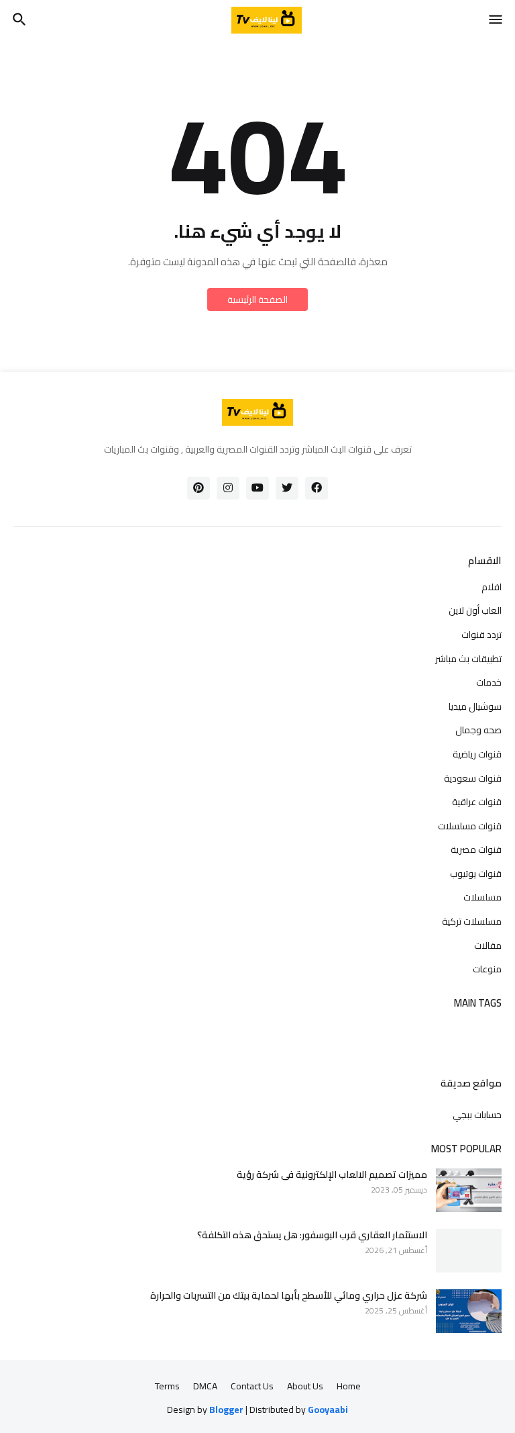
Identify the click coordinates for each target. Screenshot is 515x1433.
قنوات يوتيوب (476, 873)
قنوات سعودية (473, 778)
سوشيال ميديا (475, 706)
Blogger (226, 1410)
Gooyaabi (328, 1409)
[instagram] (228, 488)
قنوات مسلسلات (470, 826)
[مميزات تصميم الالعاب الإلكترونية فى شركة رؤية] (469, 1190)
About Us (305, 1386)
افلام (491, 588)
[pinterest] (198, 488)
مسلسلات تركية (472, 921)
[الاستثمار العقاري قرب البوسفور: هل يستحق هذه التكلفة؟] (469, 1251)
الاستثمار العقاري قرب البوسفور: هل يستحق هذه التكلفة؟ (312, 1235)
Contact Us (252, 1386)
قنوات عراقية (477, 802)
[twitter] (287, 488)
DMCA (205, 1386)
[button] (496, 20)
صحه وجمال (478, 730)
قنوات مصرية (476, 849)
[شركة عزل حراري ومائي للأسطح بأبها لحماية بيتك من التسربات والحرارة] (469, 1311)
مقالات (488, 945)
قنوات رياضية (477, 754)
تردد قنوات (481, 634)
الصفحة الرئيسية (257, 299)
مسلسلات (482, 897)
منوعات (487, 968)
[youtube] (257, 488)
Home (349, 1386)
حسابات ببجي (477, 1114)
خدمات (489, 682)
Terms (167, 1386)
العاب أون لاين (475, 610)
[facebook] (316, 488)
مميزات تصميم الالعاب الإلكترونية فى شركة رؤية (332, 1174)
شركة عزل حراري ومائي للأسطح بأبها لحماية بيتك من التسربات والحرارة (288, 1295)
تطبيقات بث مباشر (468, 658)
